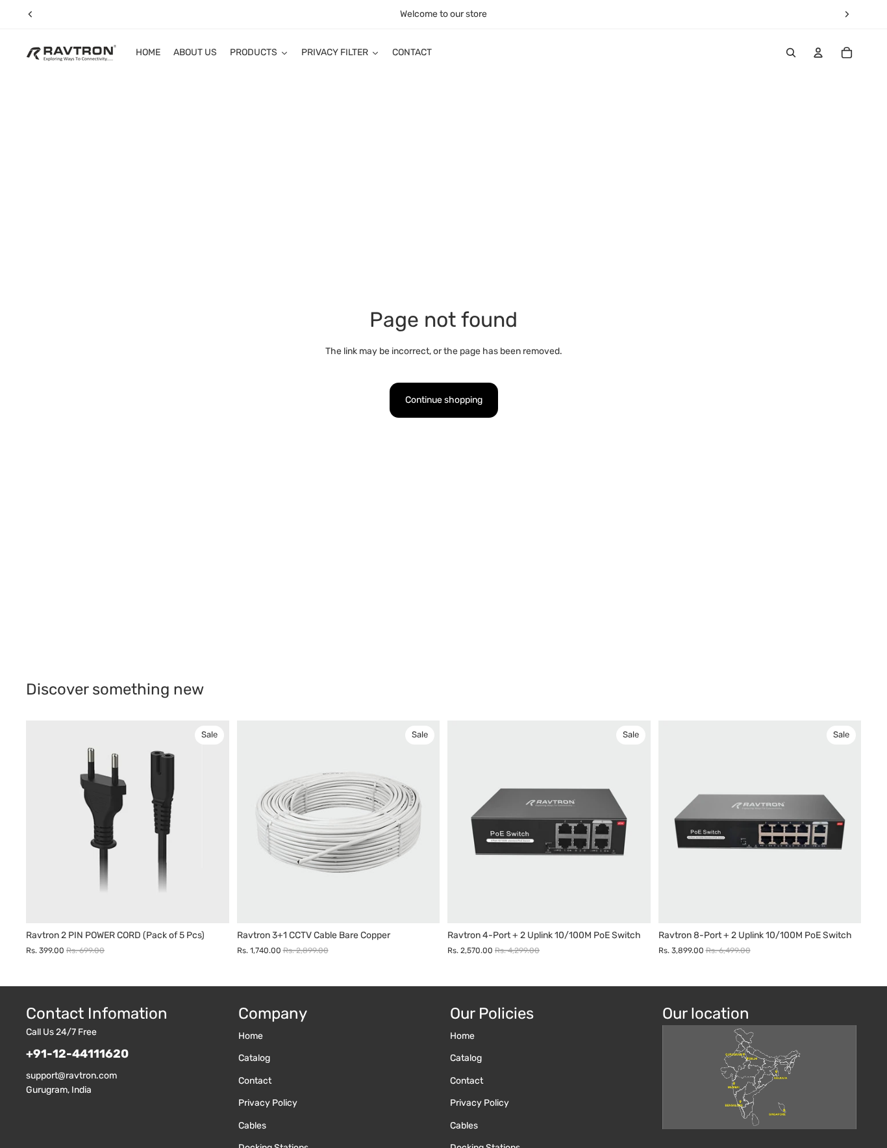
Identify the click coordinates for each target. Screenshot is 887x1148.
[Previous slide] (30, 14)
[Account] (818, 52)
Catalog (254, 1058)
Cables (252, 1125)
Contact (254, 1080)
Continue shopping (443, 399)
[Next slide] (846, 14)
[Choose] (419, 903)
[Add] (209, 903)
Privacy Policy (267, 1102)
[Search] (791, 52)
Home (250, 1035)
